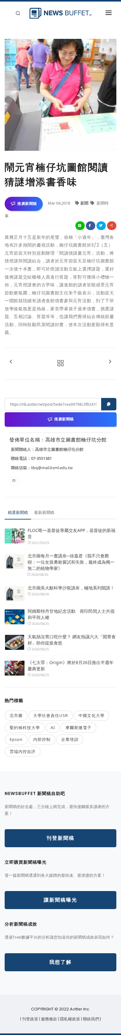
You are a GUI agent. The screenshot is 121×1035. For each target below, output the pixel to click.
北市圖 (16, 715)
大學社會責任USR (50, 715)
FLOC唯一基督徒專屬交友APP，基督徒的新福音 (71, 533)
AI (53, 727)
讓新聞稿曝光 (60, 899)
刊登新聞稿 (60, 838)
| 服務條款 (48, 1019)
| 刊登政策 (29, 1019)
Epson (16, 739)
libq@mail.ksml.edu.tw (52, 467)
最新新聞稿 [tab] (44, 512)
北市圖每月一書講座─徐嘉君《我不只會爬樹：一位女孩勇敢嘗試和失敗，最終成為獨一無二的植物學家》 (71, 562)
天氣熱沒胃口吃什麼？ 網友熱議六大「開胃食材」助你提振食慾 (72, 640)
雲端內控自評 (23, 751)
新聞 (84, 203)
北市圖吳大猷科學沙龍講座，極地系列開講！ (71, 588)
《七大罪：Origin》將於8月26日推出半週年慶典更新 (71, 665)
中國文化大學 (91, 715)
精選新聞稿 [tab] (18, 512)
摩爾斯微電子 (78, 727)
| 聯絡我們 (90, 1019)
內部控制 (42, 739)
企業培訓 (69, 739)
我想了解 (60, 962)
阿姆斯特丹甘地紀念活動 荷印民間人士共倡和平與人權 (71, 614)
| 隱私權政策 (69, 1019)
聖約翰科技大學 (25, 727)
